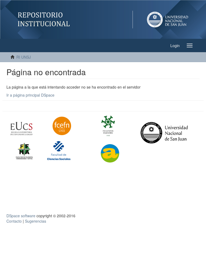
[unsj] (27, 128)
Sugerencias (35, 221)
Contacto (14, 221)
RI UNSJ (23, 57)
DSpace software (20, 215)
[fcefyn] (70, 126)
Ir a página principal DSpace (30, 95)
